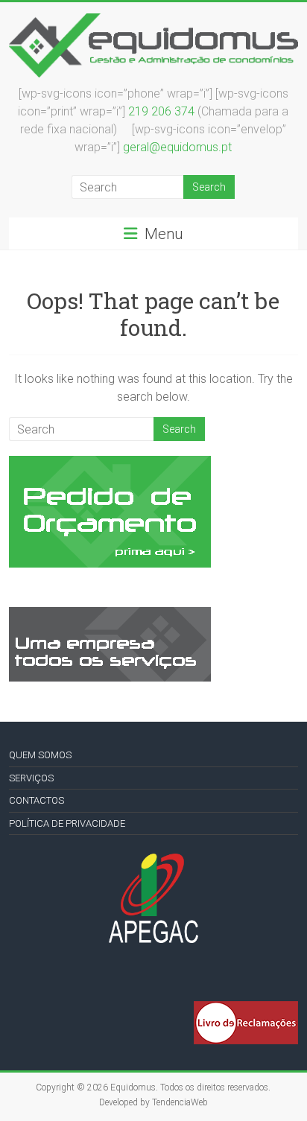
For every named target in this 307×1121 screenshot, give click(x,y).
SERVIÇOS (31, 778)
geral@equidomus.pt (177, 147)
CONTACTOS (36, 800)
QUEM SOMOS (40, 754)
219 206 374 (161, 111)
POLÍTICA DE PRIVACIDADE (67, 823)
